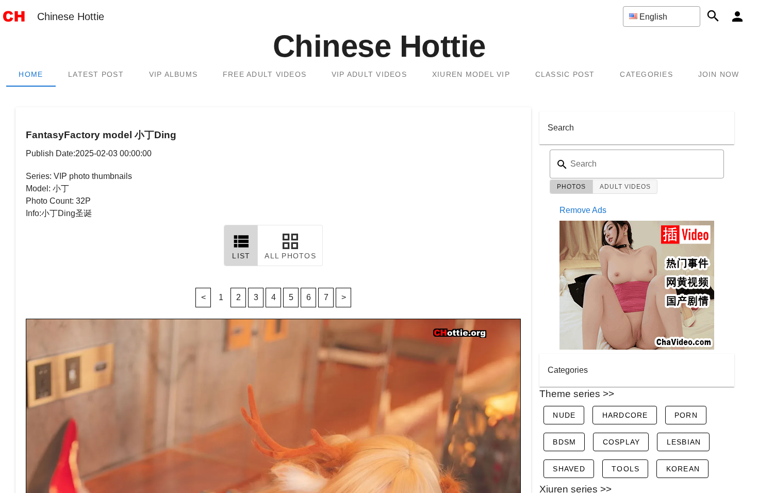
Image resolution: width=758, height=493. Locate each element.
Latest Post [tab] (96, 74)
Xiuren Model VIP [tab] (471, 74)
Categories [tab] (646, 74)
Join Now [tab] (718, 74)
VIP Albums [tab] (173, 74)
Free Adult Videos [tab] (264, 74)
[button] (661, 16)
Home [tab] (31, 74)
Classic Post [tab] (565, 74)
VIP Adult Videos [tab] (369, 74)
